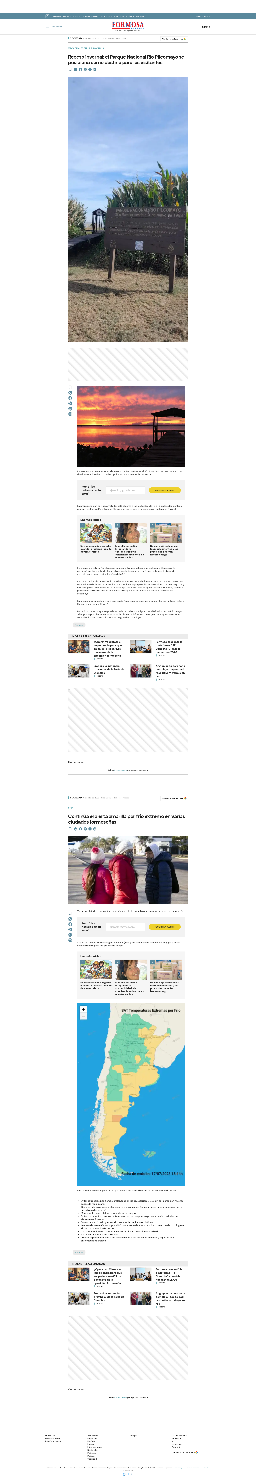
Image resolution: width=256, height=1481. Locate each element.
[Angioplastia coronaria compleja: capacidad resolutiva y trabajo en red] (140, 670)
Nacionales (106, 16)
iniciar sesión (120, 770)
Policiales (119, 16)
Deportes (56, 16)
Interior (77, 16)
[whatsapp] (75, 69)
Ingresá (206, 26)
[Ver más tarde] (70, 69)
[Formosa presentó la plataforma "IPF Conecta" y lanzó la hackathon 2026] (140, 646)
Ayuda (206, 1468)
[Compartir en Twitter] (85, 69)
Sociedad (140, 16)
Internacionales (91, 16)
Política (130, 16)
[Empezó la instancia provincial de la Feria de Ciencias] (78, 670)
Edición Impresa (203, 16)
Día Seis (67, 16)
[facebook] (80, 69)
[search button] (47, 16)
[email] (90, 69)
